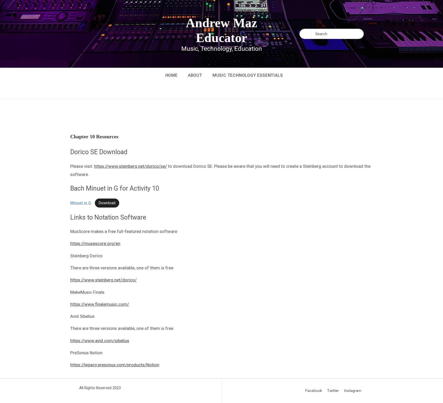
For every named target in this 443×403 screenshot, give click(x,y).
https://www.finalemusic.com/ (99, 304)
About (195, 75)
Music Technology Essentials (248, 75)
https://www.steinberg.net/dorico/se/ (130, 166)
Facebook (313, 390)
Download (107, 203)
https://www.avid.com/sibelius (99, 340)
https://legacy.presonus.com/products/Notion (114, 364)
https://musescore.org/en (95, 243)
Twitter (333, 390)
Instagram (352, 390)
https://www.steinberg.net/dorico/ (103, 279)
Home (171, 75)
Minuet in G (80, 203)
